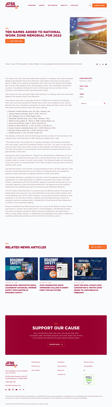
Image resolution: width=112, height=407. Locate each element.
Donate (42, 5)
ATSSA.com (35, 366)
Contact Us (61, 374)
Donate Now (99, 5)
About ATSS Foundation (19, 64)
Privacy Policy (89, 362)
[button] (89, 5)
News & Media (34, 64)
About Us (64, 5)
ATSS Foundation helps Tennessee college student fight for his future (54, 287)
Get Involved (52, 5)
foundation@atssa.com (13, 385)
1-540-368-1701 (10, 382)
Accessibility (88, 366)
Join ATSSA (35, 370)
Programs (32, 5)
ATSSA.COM (74, 5)
